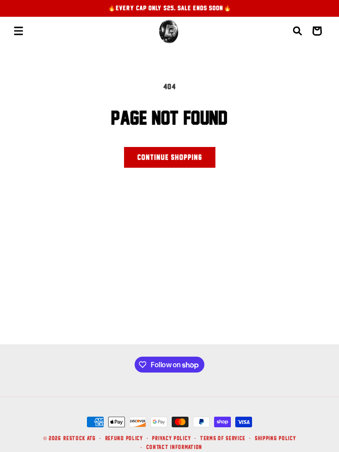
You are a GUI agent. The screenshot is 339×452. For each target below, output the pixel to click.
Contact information (174, 447)
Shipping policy (275, 438)
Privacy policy (171, 438)
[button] (18, 31)
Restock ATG (79, 438)
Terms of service (222, 438)
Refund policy (124, 438)
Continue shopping (169, 157)
